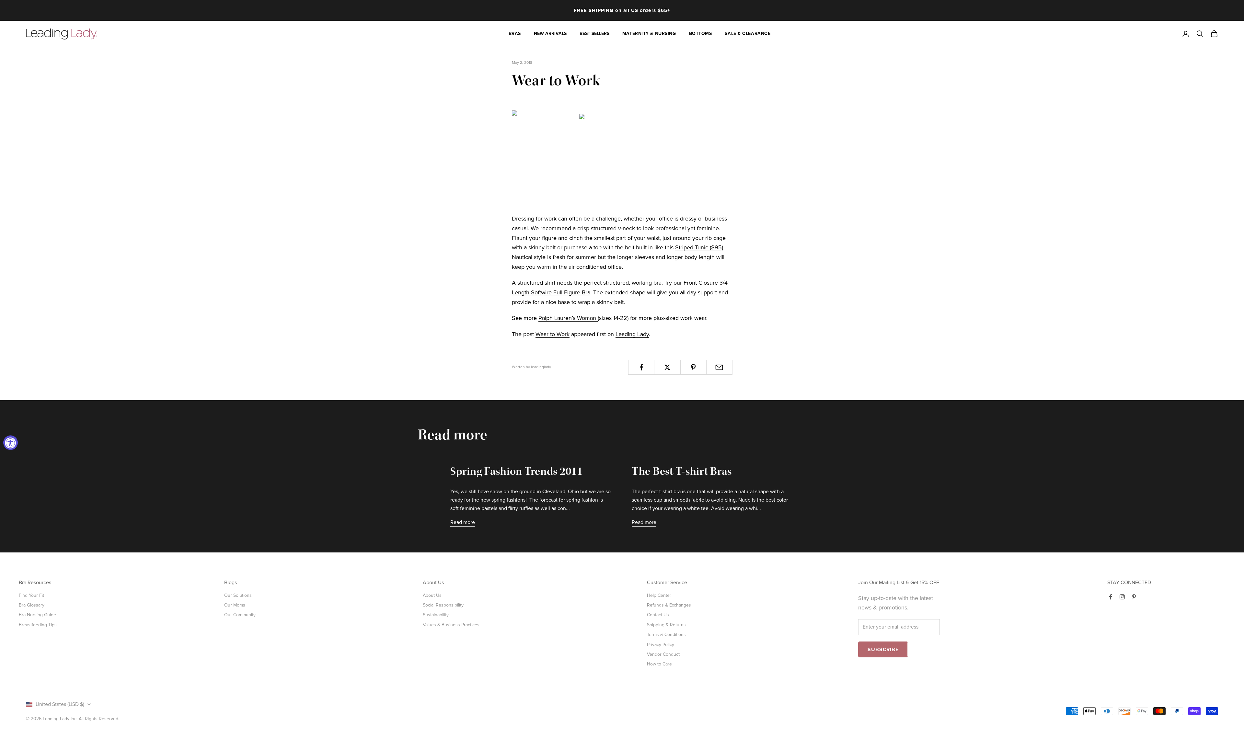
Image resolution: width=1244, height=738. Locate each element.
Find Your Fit (31, 595)
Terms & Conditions (666, 634)
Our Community (240, 615)
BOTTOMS (700, 33)
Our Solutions (238, 595)
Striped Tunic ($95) (699, 247)
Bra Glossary (31, 605)
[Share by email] (719, 367)
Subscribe (883, 649)
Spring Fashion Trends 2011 (516, 472)
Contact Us (658, 615)
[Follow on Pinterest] (1134, 597)
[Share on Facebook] (641, 367)
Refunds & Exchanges (669, 605)
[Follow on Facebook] (1110, 597)
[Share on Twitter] (667, 367)
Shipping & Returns (666, 625)
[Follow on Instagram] (1122, 597)
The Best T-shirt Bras (682, 472)
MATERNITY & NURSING (649, 33)
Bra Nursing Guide (37, 615)
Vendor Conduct (663, 654)
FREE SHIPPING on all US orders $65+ (622, 10)
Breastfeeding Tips (38, 625)
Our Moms (234, 605)
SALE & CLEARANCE (747, 33)
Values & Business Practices (451, 625)
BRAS (515, 33)
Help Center (659, 595)
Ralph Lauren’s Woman (568, 318)
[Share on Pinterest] (693, 367)
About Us (432, 595)
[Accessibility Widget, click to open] (10, 443)
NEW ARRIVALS (550, 33)
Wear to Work (553, 334)
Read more (462, 522)
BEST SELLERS (594, 33)
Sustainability (436, 615)
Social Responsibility (443, 605)
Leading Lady (632, 334)
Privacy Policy (660, 644)
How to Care (659, 664)
